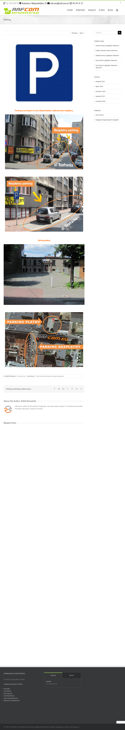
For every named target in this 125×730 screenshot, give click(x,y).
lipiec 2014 (99, 86)
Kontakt (48, 681)
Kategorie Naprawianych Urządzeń (107, 120)
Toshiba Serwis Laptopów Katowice (107, 55)
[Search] (117, 10)
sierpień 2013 (100, 96)
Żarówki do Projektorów (12, 700)
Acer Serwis (31, 376)
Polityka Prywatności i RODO (13, 684)
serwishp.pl (7, 691)
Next (81, 33)
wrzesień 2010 (100, 101)
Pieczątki (7, 689)
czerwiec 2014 (100, 91)
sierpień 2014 (100, 81)
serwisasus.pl (8, 693)
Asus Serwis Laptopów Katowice (106, 60)
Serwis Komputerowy (11, 698)
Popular (53, 675)
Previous (74, 33)
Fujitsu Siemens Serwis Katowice (107, 50)
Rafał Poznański (11, 376)
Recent (71, 675)
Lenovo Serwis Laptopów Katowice (107, 46)
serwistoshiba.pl (9, 696)
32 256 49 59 (12, 3)
